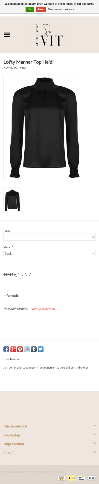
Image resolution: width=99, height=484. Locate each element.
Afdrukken (82, 367)
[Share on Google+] (13, 349)
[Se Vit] (56, 34)
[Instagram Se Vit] (53, 405)
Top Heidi (20, 67)
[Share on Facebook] (6, 349)
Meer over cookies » (61, 9)
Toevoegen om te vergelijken (56, 367)
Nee (41, 9)
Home (7, 67)
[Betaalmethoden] (61, 477)
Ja (29, 9)
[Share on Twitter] (41, 349)
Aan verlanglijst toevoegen (19, 367)
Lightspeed (56, 472)
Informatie (11, 295)
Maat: (7, 230)
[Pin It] (20, 349)
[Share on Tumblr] (34, 349)
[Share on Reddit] (27, 349)
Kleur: (8, 247)
